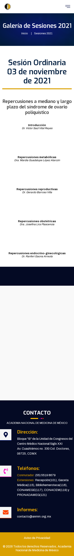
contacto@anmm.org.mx (34, 516)
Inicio (24, 33)
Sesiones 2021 (43, 33)
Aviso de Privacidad (37, 538)
